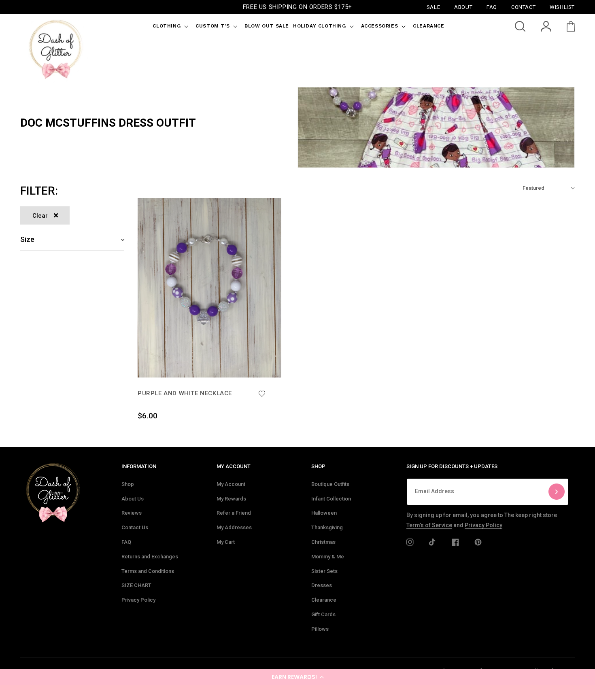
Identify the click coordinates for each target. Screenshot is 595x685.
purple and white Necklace (185, 393)
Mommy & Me (327, 557)
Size (27, 239)
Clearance (323, 600)
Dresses (321, 585)
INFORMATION (138, 466)
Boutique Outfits (330, 484)
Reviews (131, 513)
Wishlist (562, 7)
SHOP (318, 466)
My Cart (226, 542)
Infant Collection (331, 499)
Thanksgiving (327, 527)
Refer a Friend (234, 513)
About (463, 7)
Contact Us (134, 527)
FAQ (126, 542)
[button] (297, 677)
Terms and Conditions (147, 571)
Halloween (324, 513)
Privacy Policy (138, 600)
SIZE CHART (136, 585)
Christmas (323, 542)
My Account (231, 484)
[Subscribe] (556, 491)
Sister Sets (324, 571)
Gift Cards (323, 614)
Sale (433, 7)
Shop (127, 484)
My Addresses (234, 527)
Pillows (320, 629)
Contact (523, 7)
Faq (492, 7)
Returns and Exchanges (149, 557)
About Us (132, 499)
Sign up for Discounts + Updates (451, 466)
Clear (40, 215)
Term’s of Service (429, 525)
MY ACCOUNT (234, 466)
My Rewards (231, 499)
